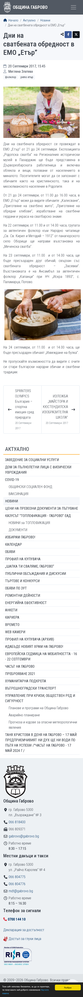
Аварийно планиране (24, 715)
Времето (12, 625)
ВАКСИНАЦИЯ (18, 494)
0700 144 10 (16, 919)
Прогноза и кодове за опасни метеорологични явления (43, 725)
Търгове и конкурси (22, 581)
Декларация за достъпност (23, 930)
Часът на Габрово (20, 666)
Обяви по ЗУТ (16, 588)
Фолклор (10, 77)
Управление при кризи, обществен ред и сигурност (40, 698)
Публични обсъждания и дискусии (35, 574)
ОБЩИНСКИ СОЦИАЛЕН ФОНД (30, 487)
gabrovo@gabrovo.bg (24, 836)
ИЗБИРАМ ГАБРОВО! (20, 537)
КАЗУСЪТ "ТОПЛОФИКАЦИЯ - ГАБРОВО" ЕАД (38, 516)
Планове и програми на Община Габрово (38, 708)
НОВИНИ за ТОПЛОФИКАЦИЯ (29, 523)
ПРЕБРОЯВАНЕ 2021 (20, 674)
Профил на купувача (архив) (29, 639)
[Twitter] (76, 34)
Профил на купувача (23, 559)
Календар (13, 544)
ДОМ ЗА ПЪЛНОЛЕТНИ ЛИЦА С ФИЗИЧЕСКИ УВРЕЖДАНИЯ (38, 470)
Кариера (12, 617)
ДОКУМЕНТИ (18, 530)
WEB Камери (15, 632)
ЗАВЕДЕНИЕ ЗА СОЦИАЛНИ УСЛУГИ (32, 460)
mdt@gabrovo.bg (21, 891)
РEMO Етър (27, 77)
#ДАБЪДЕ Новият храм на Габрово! (34, 646)
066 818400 (17, 822)
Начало (13, 20)
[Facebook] (68, 34)
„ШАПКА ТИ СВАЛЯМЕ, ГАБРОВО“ (29, 566)
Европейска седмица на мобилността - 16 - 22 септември (41, 656)
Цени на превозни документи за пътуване (41, 508)
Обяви (10, 552)
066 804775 (17, 877)
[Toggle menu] (73, 7)
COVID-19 (12, 480)
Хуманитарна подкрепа (25, 681)
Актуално (29, 20)
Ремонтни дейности (22, 595)
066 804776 (17, 884)
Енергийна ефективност (26, 603)
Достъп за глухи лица (25, 939)
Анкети (11, 610)
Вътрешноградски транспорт (30, 688)
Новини (45, 20)
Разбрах (67, 987)
